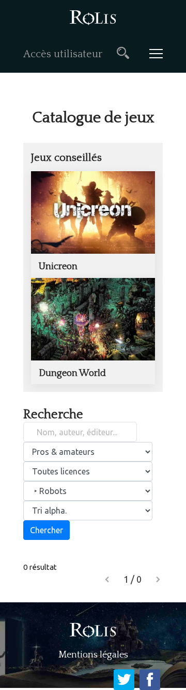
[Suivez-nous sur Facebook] (150, 679)
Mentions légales (93, 655)
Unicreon (58, 266)
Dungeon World (72, 373)
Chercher (46, 530)
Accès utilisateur (62, 54)
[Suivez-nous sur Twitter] (124, 679)
